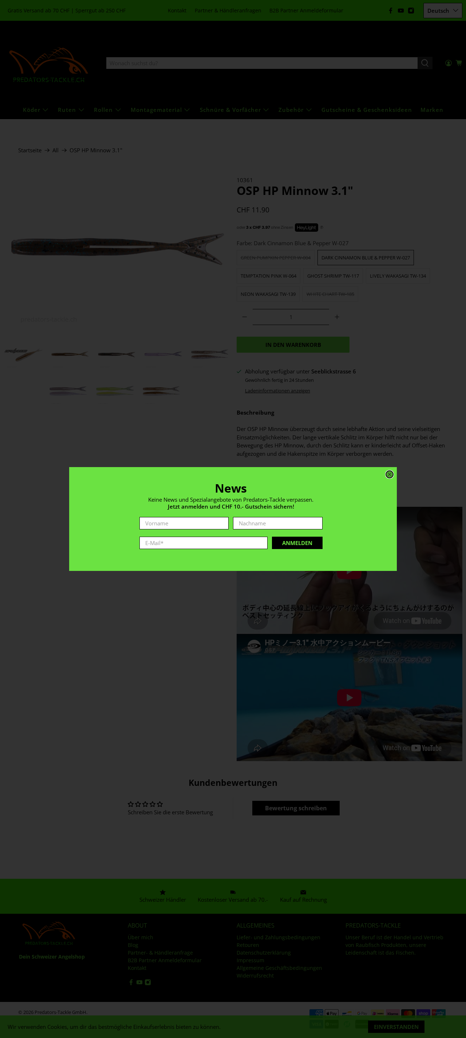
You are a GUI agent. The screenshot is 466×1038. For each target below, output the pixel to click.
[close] (389, 474)
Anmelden (297, 543)
